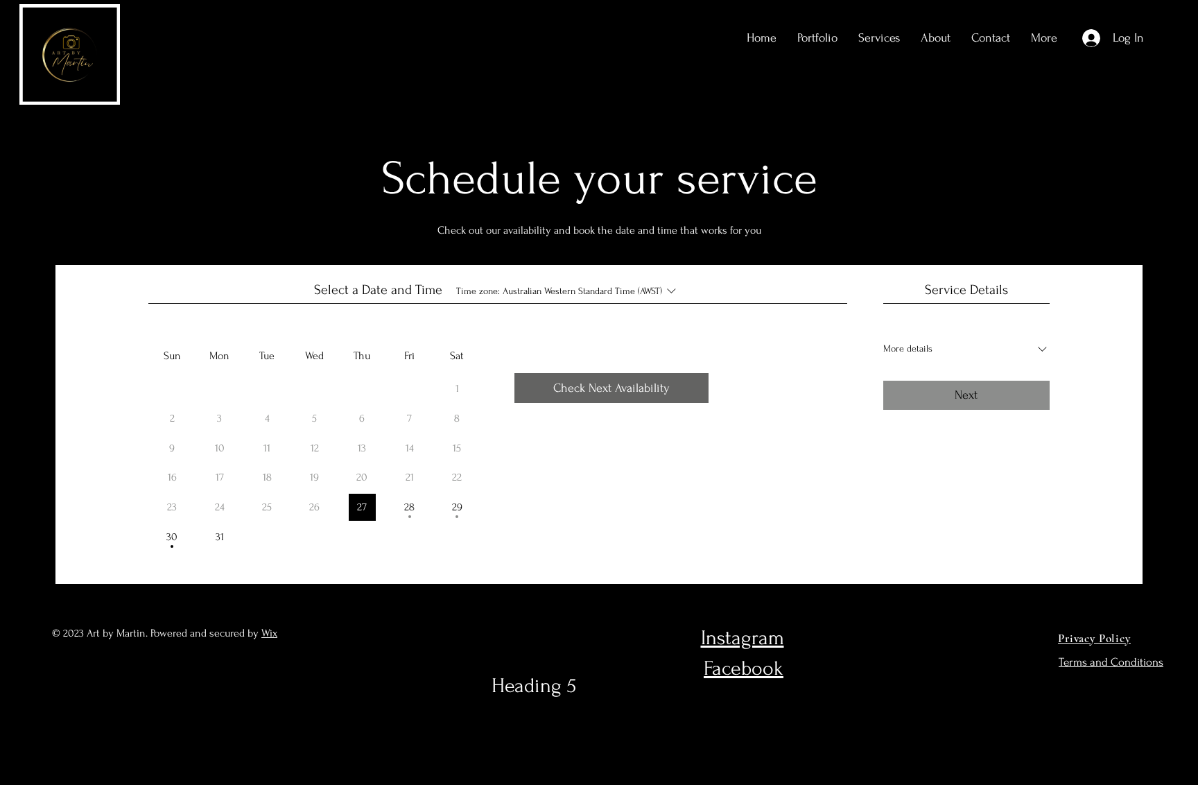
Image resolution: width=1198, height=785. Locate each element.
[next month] (393, 326)
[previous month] (236, 326)
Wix (269, 633)
